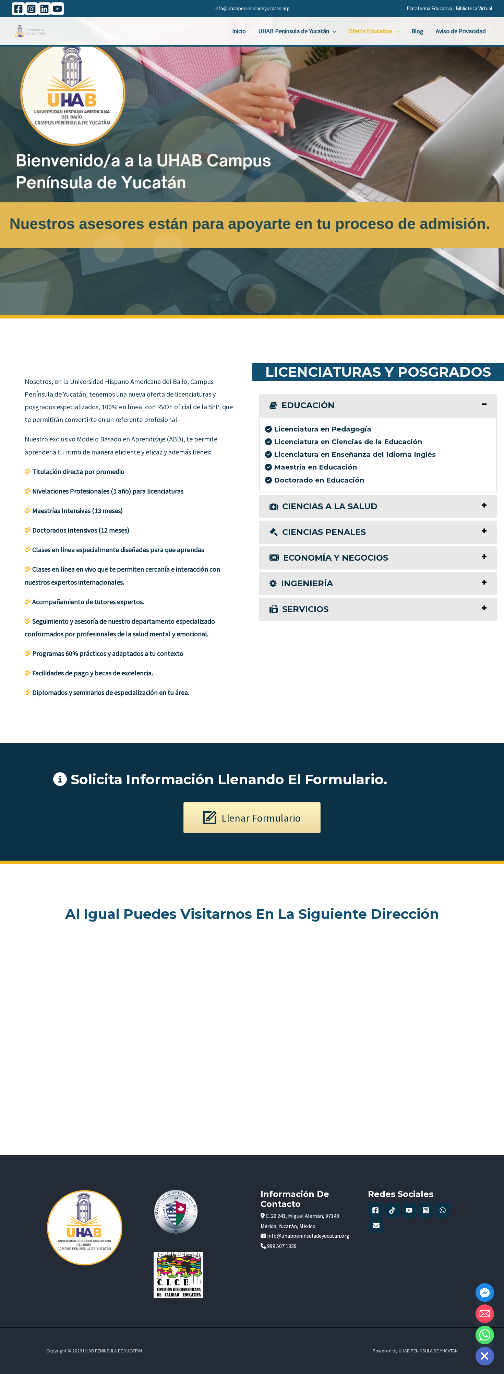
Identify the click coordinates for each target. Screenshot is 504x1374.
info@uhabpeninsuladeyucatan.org (252, 8)
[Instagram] (31, 8)
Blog (417, 31)
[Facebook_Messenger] (485, 1292)
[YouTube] (57, 8)
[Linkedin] (44, 8)
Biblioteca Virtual (474, 8)
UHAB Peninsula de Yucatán (293, 31)
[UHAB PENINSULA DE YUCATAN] (30, 30)
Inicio (239, 31)
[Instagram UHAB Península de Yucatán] (425, 1210)
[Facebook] (18, 8)
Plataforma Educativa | (431, 8)
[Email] (485, 1313)
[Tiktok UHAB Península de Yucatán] (392, 1210)
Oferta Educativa (370, 31)
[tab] (378, 405)
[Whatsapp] (485, 1335)
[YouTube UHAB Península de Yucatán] (409, 1210)
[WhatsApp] (442, 1210)
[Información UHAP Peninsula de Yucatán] (376, 1225)
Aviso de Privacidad (461, 31)
